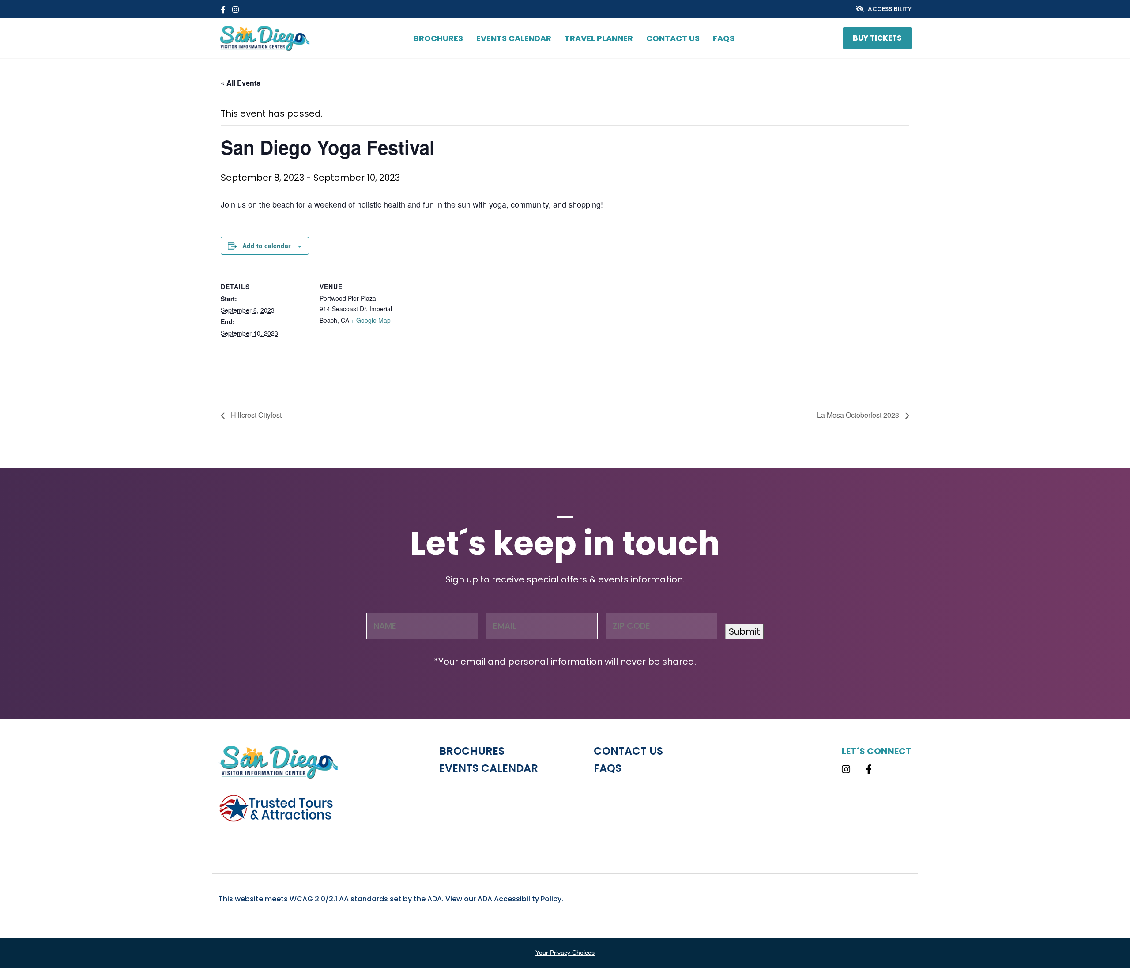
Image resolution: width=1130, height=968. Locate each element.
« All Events (240, 83)
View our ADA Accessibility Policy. (504, 899)
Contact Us (673, 38)
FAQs (608, 768)
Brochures (438, 38)
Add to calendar (266, 245)
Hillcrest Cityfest (255, 415)
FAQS (723, 38)
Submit (744, 631)
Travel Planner (599, 38)
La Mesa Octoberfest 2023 (859, 415)
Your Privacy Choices (565, 952)
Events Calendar (513, 38)
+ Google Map (371, 320)
